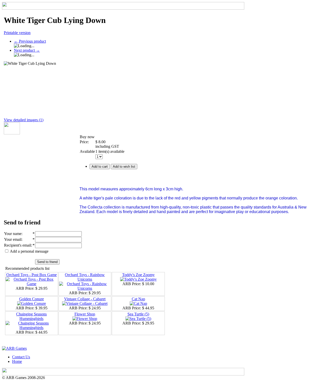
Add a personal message (28, 251)
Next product (27, 50)
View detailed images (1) (23, 120)
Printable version (17, 33)
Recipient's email (17, 245)
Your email (12, 239)
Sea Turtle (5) (138, 314)
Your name (12, 233)
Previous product (30, 41)
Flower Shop (84, 314)
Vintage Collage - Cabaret (84, 299)
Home (17, 361)
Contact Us (21, 357)
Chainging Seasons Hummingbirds (31, 316)
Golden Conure (31, 299)
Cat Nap (138, 299)
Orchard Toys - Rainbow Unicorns (85, 277)
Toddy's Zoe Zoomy (138, 275)
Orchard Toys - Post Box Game (31, 275)
